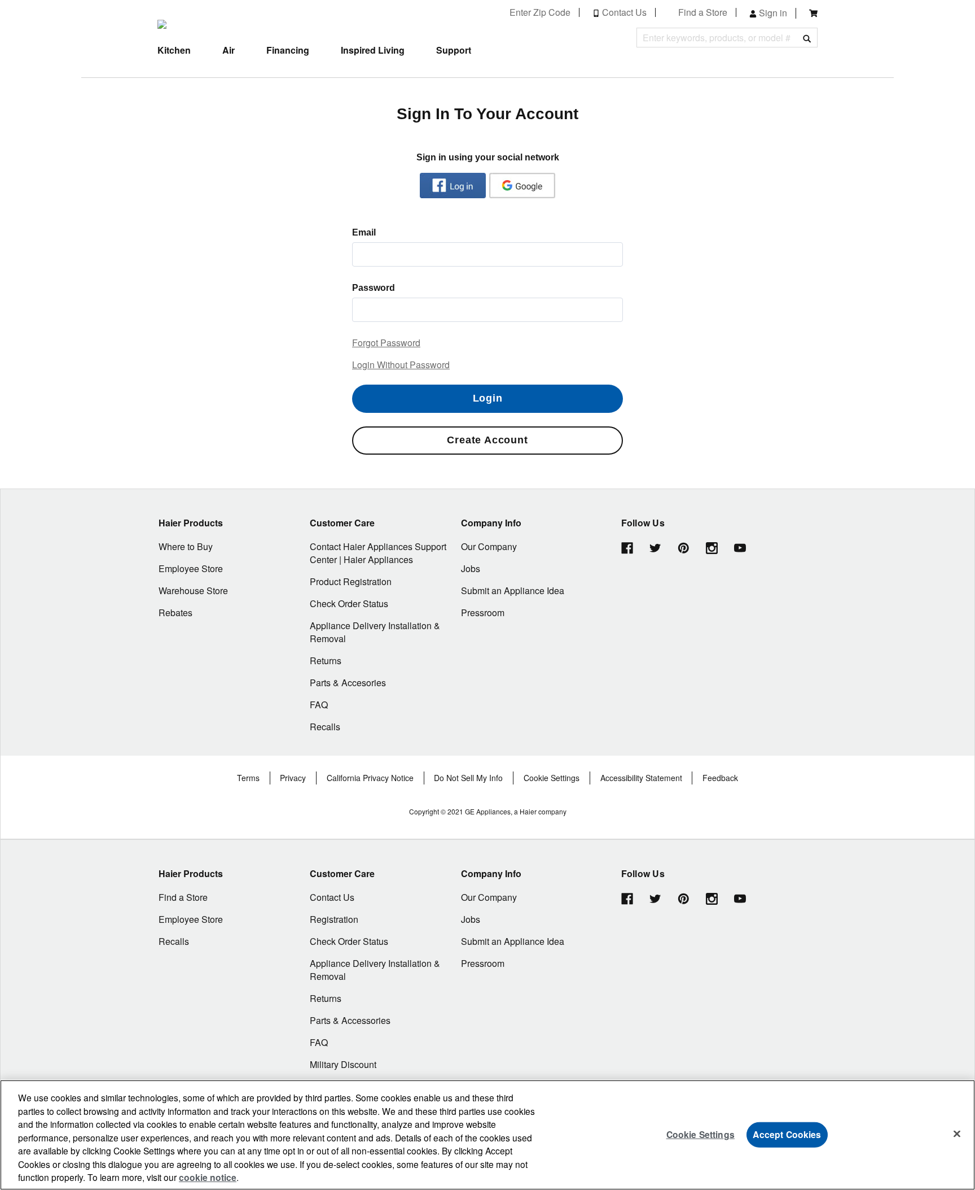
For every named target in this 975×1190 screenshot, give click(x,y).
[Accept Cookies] (957, 1133)
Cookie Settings (700, 1134)
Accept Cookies (787, 1134)
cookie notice (207, 1177)
